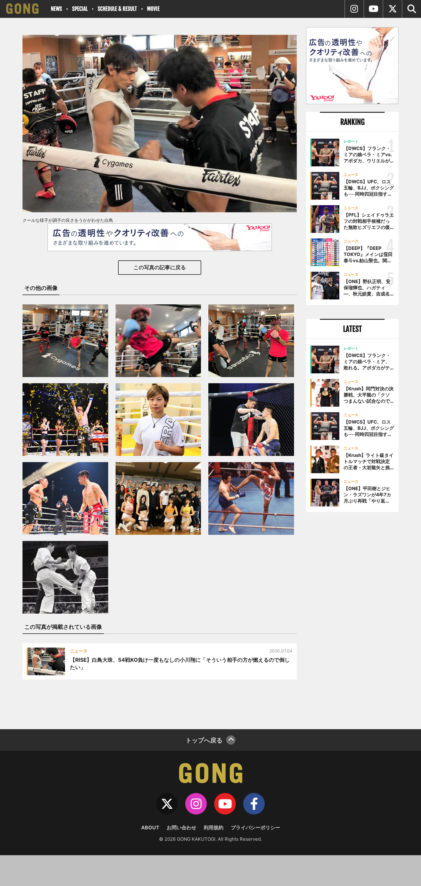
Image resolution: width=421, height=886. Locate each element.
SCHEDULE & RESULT (117, 9)
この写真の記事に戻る (159, 267)
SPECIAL (80, 9)
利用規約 (213, 827)
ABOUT (150, 827)
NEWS (56, 9)
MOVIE (153, 9)
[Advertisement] (352, 618)
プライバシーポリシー (255, 827)
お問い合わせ (181, 827)
